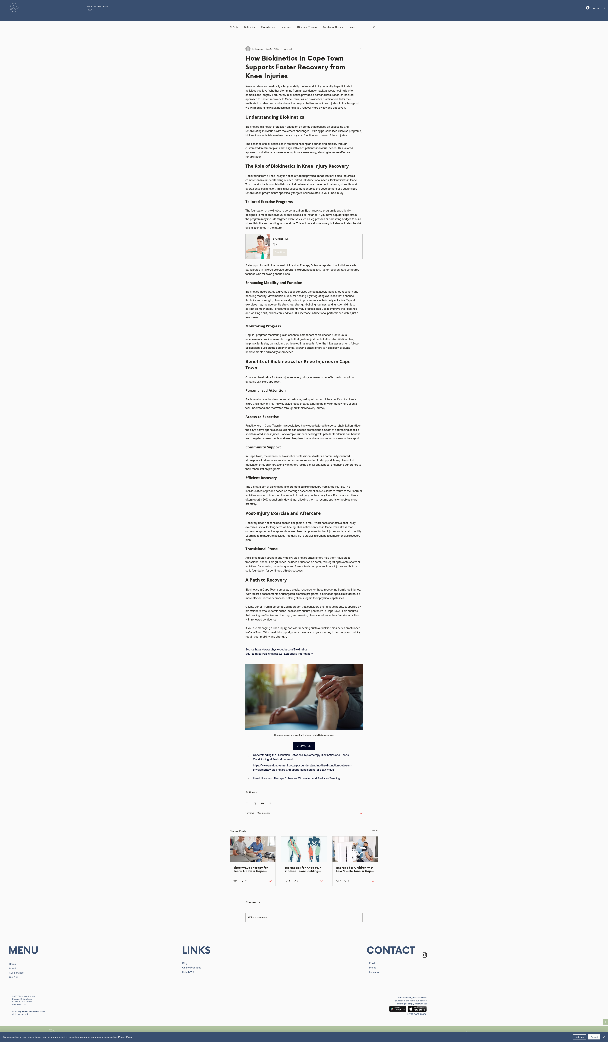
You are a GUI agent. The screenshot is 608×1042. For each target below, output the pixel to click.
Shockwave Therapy (333, 27)
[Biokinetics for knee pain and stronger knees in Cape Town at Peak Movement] (304, 849)
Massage (286, 27)
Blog (184, 963)
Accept (594, 1037)
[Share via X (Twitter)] (254, 802)
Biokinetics (249, 27)
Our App (13, 976)
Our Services (16, 972)
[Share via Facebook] (246, 802)
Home (12, 963)
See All (375, 830)
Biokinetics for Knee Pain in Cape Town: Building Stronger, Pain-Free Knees (303, 869)
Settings (580, 1037)
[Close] (604, 1036)
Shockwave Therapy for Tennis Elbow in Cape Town (251, 869)
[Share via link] (270, 802)
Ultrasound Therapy (307, 27)
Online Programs (191, 967)
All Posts (234, 27)
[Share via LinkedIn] (262, 802)
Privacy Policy (125, 1037)
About (12, 968)
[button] (14, 7)
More (352, 27)
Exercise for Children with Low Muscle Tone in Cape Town (355, 869)
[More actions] (361, 49)
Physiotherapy (268, 27)
